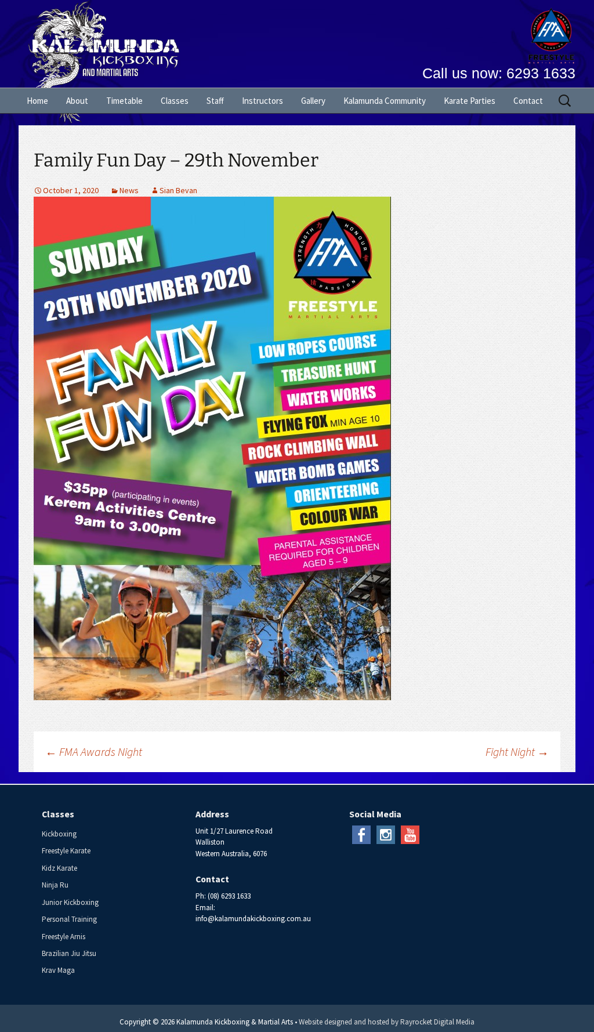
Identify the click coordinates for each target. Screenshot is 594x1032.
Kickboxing (59, 834)
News (129, 190)
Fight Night (517, 751)
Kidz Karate (59, 868)
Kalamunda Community (384, 100)
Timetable (124, 100)
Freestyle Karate (66, 851)
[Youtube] (410, 834)
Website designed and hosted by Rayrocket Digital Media (387, 1022)
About (77, 100)
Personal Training (69, 919)
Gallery (313, 100)
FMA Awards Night (93, 751)
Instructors (262, 100)
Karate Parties (469, 100)
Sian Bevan (178, 190)
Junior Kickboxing (70, 902)
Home (37, 100)
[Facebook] (361, 834)
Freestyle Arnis (63, 937)
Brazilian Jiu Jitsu (69, 953)
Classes (175, 100)
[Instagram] (386, 834)
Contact (528, 100)
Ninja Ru (55, 885)
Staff (215, 100)
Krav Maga (58, 970)
